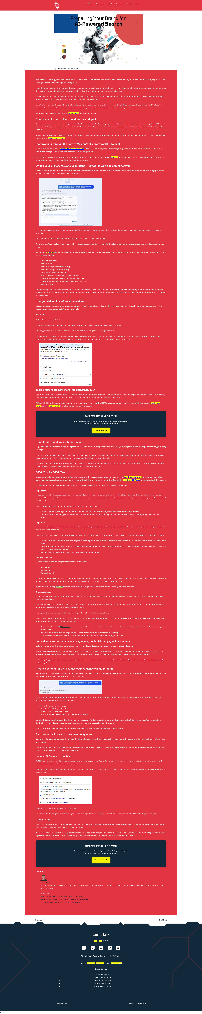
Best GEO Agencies (103, 975)
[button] (101, 1012)
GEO (100, 941)
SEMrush (59, 587)
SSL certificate (65, 627)
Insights (110, 4)
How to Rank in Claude (103, 983)
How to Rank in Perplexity (103, 986)
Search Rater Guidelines (132, 477)
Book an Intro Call (101, 430)
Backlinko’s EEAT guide (131, 480)
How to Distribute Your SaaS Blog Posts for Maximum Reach (61, 896)
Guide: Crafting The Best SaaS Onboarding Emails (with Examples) (64, 899)
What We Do (88, 4)
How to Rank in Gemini (103, 981)
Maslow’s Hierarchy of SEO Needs (72, 149)
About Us (129, 4)
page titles (114, 157)
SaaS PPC (100, 963)
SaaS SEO (91, 963)
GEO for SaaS (116, 963)
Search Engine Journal (56, 138)
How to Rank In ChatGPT (103, 978)
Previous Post (39, 920)
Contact (136, 4)
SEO (95, 941)
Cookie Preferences (114, 956)
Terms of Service (99, 956)
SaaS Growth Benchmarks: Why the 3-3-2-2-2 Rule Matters (61, 902)
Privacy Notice (86, 956)
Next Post (164, 920)
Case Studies (100, 4)
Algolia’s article (74, 113)
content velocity (51, 252)
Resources (119, 4)
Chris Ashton (44, 882)
